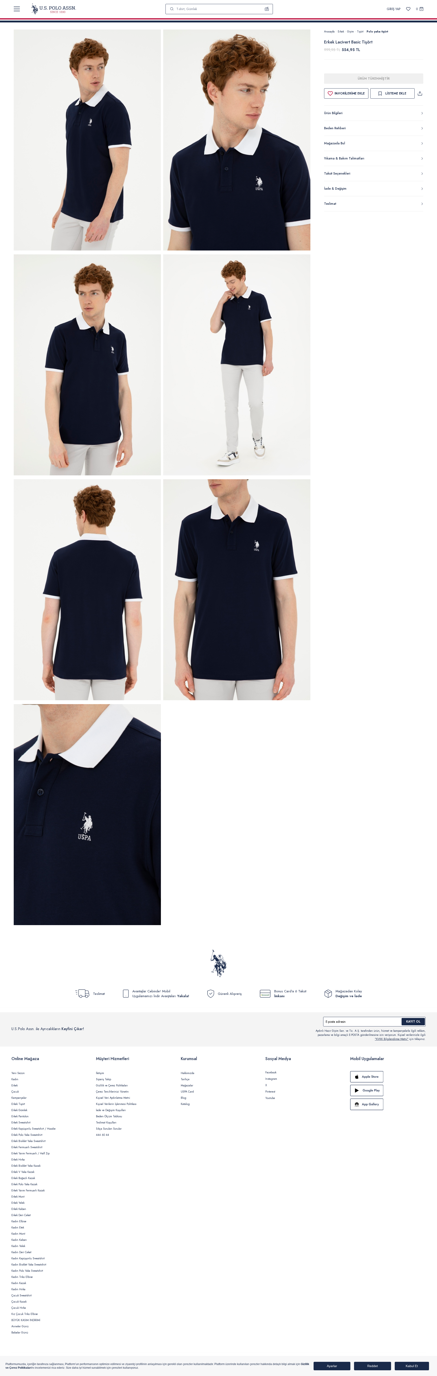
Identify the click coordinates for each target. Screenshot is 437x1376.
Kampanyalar (19, 1098)
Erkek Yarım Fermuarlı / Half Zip (30, 1153)
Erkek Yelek (17, 1203)
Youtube (270, 1098)
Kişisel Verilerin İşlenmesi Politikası (116, 1104)
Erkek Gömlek (19, 1110)
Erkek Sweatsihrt (20, 1122)
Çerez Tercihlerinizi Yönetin (112, 1092)
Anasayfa (329, 32)
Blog (183, 1098)
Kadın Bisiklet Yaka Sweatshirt (28, 1265)
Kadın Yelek (18, 1246)
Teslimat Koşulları (106, 1122)
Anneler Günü (20, 1326)
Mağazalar (187, 1085)
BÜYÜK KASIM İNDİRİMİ (25, 1320)
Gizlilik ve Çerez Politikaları (112, 1085)
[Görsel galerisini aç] (87, 141)
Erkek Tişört (18, 1104)
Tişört (360, 32)
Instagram (271, 1078)
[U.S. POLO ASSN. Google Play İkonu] (388, 1090)
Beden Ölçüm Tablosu (109, 1116)
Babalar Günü (19, 1332)
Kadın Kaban (19, 1240)
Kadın (14, 1079)
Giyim (350, 32)
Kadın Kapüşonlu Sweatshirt (28, 1258)
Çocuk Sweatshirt (21, 1295)
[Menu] (17, 8)
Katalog (185, 1104)
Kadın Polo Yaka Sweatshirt (27, 1271)
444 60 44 (102, 1135)
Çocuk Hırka (18, 1308)
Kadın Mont (18, 1234)
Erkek (341, 32)
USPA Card (187, 1092)
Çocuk (15, 1092)
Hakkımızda (187, 1073)
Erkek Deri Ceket (21, 1215)
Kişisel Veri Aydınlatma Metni (113, 1098)
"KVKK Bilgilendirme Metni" (391, 1039)
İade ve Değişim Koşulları (111, 1110)
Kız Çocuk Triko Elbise (24, 1314)
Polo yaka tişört (377, 32)
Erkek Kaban (18, 1209)
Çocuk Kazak (19, 1302)
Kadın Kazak (18, 1283)
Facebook (270, 1072)
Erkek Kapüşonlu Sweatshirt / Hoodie (33, 1129)
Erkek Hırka (18, 1160)
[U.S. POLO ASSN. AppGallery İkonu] (388, 1104)
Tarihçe (185, 1079)
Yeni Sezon (18, 1073)
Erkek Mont (17, 1197)
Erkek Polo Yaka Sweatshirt (26, 1135)
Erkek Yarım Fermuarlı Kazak (28, 1190)
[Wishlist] (408, 9)
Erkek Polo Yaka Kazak (24, 1184)
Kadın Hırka (18, 1289)
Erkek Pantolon (20, 1116)
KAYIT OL (413, 1021)
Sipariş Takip (103, 1079)
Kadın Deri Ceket (21, 1252)
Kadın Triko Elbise (22, 1277)
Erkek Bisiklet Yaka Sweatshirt (28, 1141)
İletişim (100, 1073)
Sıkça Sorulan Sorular (109, 1129)
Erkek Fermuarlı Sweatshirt (26, 1147)
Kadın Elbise (18, 1221)
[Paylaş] (419, 93)
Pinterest (270, 1091)
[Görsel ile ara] (267, 9)
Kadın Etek (17, 1227)
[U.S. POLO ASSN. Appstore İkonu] (388, 1076)
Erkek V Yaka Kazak (22, 1172)
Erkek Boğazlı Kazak (23, 1178)
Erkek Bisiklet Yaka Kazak (25, 1166)
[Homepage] (53, 9)
